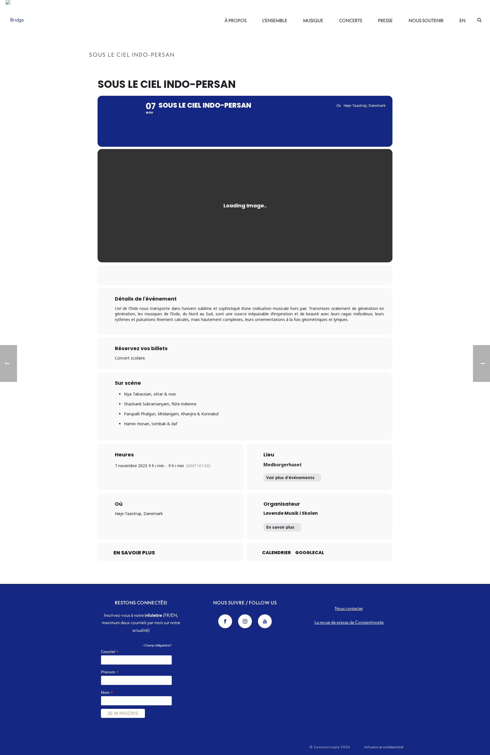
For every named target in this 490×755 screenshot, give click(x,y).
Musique (313, 20)
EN (462, 20)
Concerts (350, 20)
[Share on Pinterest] (252, 275)
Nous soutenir (426, 20)
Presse (385, 20)
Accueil (344, 67)
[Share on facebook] (224, 275)
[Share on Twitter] (238, 275)
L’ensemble (274, 20)
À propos (235, 20)
